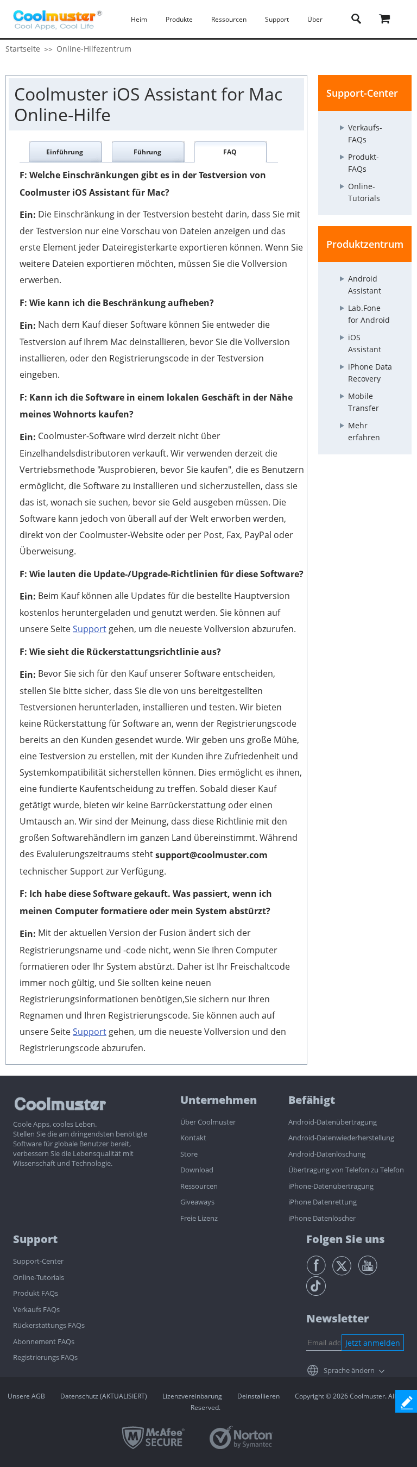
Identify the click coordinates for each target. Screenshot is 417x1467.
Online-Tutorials (38, 1277)
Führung (147, 152)
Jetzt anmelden (372, 1343)
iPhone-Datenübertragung (331, 1186)
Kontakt (193, 1138)
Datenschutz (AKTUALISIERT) (103, 1396)
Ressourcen (199, 1186)
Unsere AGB (26, 1396)
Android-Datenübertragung (332, 1122)
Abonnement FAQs (43, 1341)
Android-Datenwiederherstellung (341, 1138)
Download (196, 1170)
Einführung (64, 152)
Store (189, 1154)
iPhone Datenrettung (322, 1202)
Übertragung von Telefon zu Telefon (346, 1170)
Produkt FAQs (35, 1293)
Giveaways (197, 1202)
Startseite (22, 48)
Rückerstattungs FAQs (49, 1325)
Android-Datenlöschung (326, 1154)
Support (89, 629)
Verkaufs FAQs (36, 1309)
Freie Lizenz (199, 1218)
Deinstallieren (258, 1396)
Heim (139, 19)
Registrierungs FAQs (45, 1357)
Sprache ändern (349, 1370)
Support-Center (38, 1261)
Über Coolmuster (208, 1122)
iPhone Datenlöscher (322, 1218)
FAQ (230, 152)
